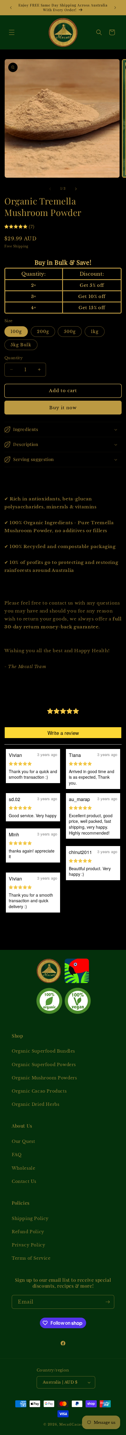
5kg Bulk (21, 344)
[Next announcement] (115, 7)
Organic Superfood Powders (44, 1064)
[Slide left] (50, 188)
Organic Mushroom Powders (44, 1078)
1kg (94, 331)
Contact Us (24, 1181)
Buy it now (63, 407)
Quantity (13, 357)
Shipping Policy (30, 1218)
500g (70, 331)
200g (43, 331)
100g (16, 331)
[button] (11, 32)
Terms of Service (31, 1258)
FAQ (17, 1154)
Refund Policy (28, 1231)
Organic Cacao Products (39, 1091)
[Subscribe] (107, 1302)
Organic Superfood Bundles (43, 1051)
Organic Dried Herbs (35, 1104)
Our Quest (23, 1141)
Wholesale (23, 1168)
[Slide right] (75, 188)
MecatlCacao (71, 1424)
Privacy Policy (28, 1245)
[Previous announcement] (10, 7)
